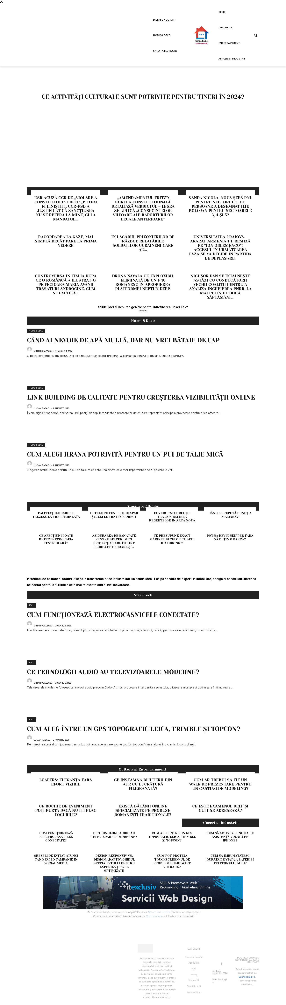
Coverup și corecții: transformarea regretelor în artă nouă (172, 516)
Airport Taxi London (159, 912)
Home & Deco (36, 330)
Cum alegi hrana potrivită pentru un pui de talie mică (125, 454)
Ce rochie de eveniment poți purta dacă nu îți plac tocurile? (65, 810)
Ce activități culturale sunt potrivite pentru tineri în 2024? (143, 97)
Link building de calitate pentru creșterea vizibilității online (141, 397)
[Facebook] (222, 964)
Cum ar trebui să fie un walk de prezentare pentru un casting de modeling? (220, 784)
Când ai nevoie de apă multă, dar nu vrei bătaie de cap (123, 340)
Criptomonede (154, 916)
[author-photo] (30, 350)
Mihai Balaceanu (43, 351)
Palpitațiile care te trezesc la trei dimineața (56, 515)
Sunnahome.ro (247, 976)
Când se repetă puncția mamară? (230, 515)
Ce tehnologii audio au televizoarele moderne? (113, 672)
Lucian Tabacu (42, 408)
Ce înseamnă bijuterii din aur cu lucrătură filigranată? (143, 784)
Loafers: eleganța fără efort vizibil (65, 782)
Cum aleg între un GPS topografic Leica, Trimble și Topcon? (133, 729)
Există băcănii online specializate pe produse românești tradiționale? (142, 810)
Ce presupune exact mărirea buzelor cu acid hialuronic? (172, 539)
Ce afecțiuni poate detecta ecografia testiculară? (56, 539)
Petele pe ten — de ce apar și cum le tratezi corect (114, 515)
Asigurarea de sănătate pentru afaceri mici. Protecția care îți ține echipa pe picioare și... (114, 541)
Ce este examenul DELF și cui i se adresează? (220, 808)
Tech (31, 605)
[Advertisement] (143, 158)
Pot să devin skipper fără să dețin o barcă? (230, 537)
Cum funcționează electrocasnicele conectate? (113, 614)
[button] (255, 35)
